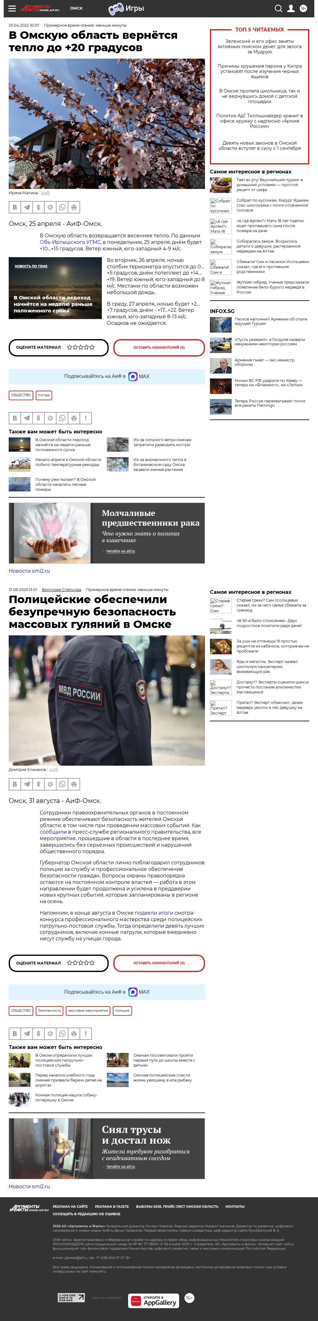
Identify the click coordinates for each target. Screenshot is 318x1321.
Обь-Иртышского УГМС (70, 242)
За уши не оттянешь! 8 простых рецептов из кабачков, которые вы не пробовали (273, 646)
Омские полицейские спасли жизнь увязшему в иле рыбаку (163, 1077)
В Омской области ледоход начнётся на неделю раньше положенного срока (62, 444)
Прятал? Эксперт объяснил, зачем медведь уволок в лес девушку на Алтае (270, 707)
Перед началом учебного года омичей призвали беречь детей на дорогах (68, 1080)
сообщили (53, 832)
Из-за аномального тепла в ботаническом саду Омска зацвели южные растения (160, 464)
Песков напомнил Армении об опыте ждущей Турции (271, 321)
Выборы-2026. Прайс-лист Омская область (177, 1207)
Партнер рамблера (106, 1298)
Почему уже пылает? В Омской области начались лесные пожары (65, 484)
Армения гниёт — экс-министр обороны (264, 362)
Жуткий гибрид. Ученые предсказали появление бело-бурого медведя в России (273, 287)
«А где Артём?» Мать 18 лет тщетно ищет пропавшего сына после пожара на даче (270, 225)
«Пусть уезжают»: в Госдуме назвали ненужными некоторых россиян (270, 342)
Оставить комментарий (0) (159, 348)
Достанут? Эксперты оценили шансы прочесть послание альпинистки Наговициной (273, 687)
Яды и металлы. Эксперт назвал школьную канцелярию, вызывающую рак (267, 666)
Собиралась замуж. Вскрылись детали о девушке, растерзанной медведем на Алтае (269, 246)
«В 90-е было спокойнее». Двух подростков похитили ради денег (269, 623)
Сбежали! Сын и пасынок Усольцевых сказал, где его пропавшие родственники (273, 266)
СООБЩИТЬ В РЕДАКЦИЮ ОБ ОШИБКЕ (86, 1214)
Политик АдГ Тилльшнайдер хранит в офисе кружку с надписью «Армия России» (259, 121)
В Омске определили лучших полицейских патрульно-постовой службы (63, 1060)
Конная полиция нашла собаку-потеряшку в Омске (66, 1097)
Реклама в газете (112, 1207)
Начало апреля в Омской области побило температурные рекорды (68, 462)
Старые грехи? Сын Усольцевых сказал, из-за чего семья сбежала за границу (271, 605)
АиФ (45, 192)
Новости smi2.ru (29, 571)
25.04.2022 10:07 (24, 25)
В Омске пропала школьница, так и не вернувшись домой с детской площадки (259, 96)
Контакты (234, 1207)
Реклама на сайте (70, 1207)
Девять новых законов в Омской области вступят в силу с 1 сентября (260, 146)
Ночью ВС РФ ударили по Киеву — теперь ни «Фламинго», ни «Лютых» (269, 382)
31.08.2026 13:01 (23, 589)
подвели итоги (154, 913)
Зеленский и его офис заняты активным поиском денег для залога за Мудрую (260, 47)
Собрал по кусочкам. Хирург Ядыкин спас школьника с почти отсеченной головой (273, 205)
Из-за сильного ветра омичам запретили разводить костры (162, 442)
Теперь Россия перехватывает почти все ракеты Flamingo (270, 403)
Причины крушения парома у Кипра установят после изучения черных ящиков (260, 71)
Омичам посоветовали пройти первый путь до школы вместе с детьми (164, 1060)
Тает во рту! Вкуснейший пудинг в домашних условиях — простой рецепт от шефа (270, 184)
